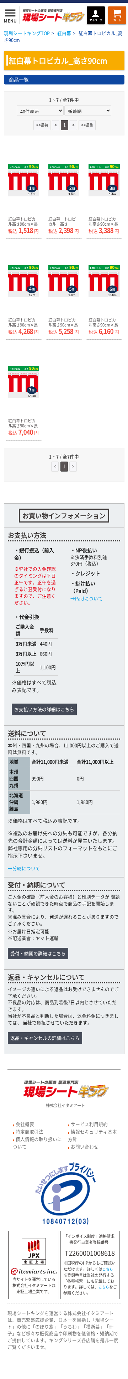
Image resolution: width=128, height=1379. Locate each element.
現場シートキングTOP (27, 33)
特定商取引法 (29, 1131)
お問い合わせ (84, 1146)
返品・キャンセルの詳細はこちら (45, 1037)
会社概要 (25, 1124)
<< (42, 124)
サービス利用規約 (89, 1124)
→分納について (24, 868)
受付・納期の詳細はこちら (38, 953)
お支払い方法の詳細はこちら (44, 709)
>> (87, 124)
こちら (107, 1269)
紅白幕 (64, 33)
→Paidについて (86, 598)
